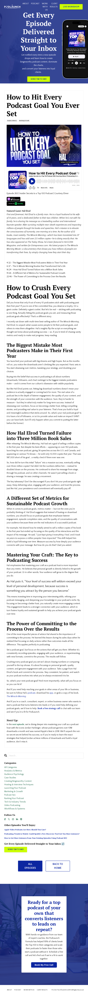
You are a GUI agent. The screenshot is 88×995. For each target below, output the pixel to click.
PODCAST (35, 4)
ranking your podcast (14, 798)
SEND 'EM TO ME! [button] (39, 79)
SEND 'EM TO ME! (16, 849)
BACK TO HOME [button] (58, 866)
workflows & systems (14, 809)
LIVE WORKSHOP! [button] (71, 7)
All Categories (10, 767)
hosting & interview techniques (18, 784)
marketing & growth (24, 120)
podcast (31, 693)
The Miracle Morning (16, 696)
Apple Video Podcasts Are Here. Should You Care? (25, 830)
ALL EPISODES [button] (30, 866)
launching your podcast (15, 788)
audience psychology (14, 774)
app (51, 693)
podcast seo (10, 795)
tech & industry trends (15, 802)
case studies (10, 777)
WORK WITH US (45, 7)
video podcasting (12, 805)
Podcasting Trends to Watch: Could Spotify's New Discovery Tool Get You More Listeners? (42, 834)
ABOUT (26, 4)
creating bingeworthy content (18, 781)
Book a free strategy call (49, 708)
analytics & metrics (12, 120)
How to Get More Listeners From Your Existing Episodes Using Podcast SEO (35, 838)
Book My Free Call (44, 965)
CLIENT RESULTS (54, 5)
